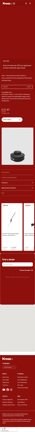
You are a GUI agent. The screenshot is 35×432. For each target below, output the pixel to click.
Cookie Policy (13, 419)
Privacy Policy (5, 419)
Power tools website (23, 387)
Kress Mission (21, 402)
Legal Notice (20, 419)
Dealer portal (5, 382)
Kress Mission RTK (23, 399)
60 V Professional (22, 382)
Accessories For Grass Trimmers (16, 75)
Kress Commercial (22, 405)
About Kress (5, 377)
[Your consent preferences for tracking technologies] (2, 429)
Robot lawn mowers (23, 377)
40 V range (20, 385)
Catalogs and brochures (8, 405)
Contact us (5, 385)
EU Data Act (18, 421)
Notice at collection (5, 430)
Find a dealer (7, 119)
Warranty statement (7, 402)
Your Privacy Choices (10, 428)
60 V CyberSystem (22, 380)
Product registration (7, 399)
